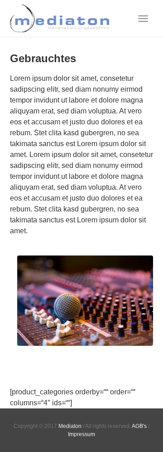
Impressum (81, 434)
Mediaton (70, 426)
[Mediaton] (60, 18)
